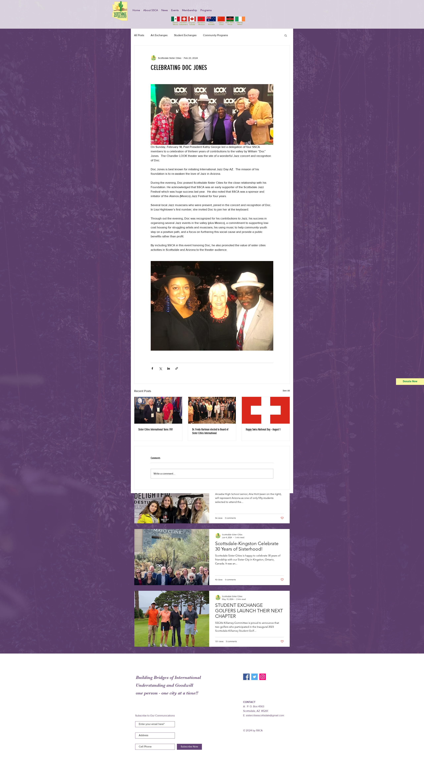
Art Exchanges (159, 35)
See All (286, 390)
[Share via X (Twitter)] (160, 368)
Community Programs (215, 35)
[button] (151, 10)
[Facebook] (246, 677)
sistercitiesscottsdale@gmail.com (265, 715)
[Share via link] (176, 368)
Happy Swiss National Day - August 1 (263, 429)
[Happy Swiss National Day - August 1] (266, 410)
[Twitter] (254, 677)
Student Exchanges (185, 35)
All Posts (139, 35)
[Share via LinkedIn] (168, 368)
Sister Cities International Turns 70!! (155, 429)
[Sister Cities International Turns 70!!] (158, 410)
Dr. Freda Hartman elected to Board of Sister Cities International (210, 431)
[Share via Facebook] (152, 368)
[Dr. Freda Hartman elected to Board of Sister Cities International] (212, 410)
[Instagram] (262, 677)
